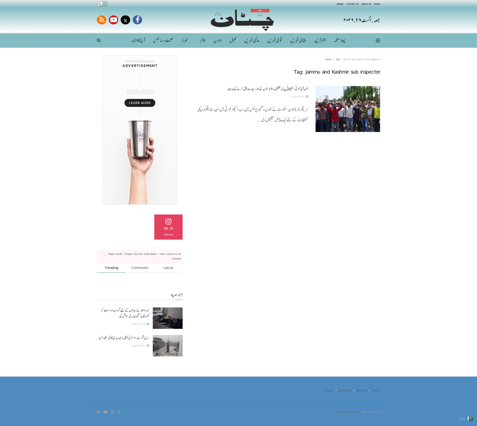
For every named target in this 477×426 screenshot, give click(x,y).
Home (377, 4)
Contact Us (352, 4)
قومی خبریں (274, 40)
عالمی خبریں (251, 40)
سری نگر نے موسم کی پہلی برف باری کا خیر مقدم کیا (124, 338)
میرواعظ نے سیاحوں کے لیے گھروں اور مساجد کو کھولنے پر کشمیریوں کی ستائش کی (125, 313)
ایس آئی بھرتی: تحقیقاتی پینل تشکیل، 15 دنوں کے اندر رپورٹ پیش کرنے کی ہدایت (268, 88)
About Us (366, 4)
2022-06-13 (298, 96)
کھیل (232, 40)
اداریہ (217, 40)
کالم (202, 40)
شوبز (184, 40)
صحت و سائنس (163, 40)
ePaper (340, 4)
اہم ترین (320, 40)
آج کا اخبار (138, 40)
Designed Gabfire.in (349, 412)
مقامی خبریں (298, 40)
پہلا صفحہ (339, 40)
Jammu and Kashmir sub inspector (362, 59)
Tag (337, 59)
